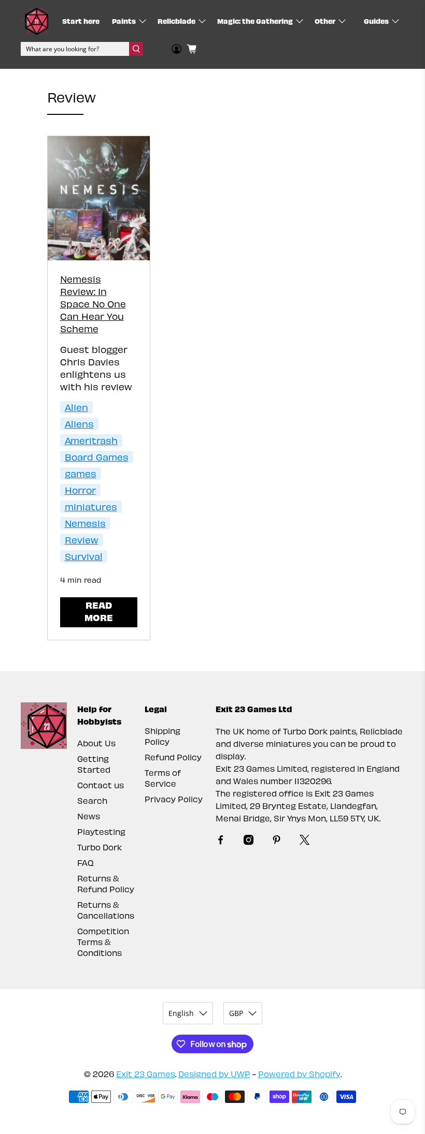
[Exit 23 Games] (35, 21)
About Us (96, 743)
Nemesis (85, 523)
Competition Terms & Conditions (103, 942)
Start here (81, 21)
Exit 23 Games (145, 1074)
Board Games (97, 456)
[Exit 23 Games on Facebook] (220, 842)
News (88, 816)
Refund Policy (173, 757)
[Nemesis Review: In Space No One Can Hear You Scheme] (99, 198)
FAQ (85, 862)
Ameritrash (91, 440)
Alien (76, 407)
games (80, 473)
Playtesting (101, 831)
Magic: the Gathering (255, 21)
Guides (376, 21)
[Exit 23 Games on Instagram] (248, 842)
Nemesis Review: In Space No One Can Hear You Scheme (93, 303)
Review (81, 539)
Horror (80, 489)
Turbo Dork (99, 847)
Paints (124, 21)
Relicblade (176, 21)
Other (325, 21)
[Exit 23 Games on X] (304, 842)
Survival (84, 556)
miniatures (91, 506)
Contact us (100, 785)
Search (92, 800)
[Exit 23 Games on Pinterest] (276, 842)
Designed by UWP (214, 1074)
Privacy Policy (174, 799)
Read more (98, 611)
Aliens (79, 423)
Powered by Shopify (299, 1074)
